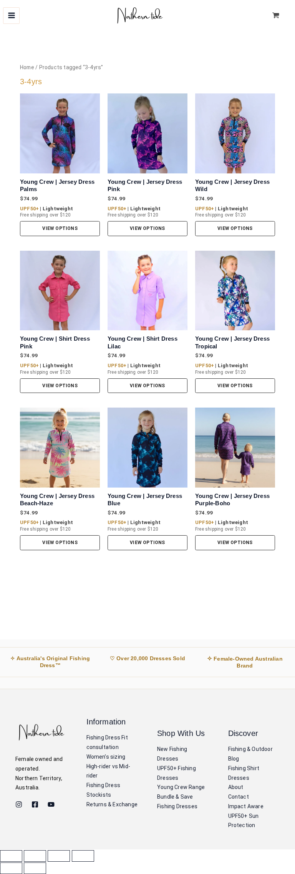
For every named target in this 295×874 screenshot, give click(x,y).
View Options (59, 228)
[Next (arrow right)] (35, 868)
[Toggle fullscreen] (35, 856)
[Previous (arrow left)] (11, 868)
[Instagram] (18, 804)
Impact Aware (246, 806)
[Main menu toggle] (11, 15)
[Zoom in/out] (11, 856)
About (236, 787)
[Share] (59, 856)
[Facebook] (34, 804)
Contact (238, 797)
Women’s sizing (106, 757)
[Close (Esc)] (83, 856)
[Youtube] (51, 804)
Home (27, 67)
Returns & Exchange (112, 804)
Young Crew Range (181, 787)
